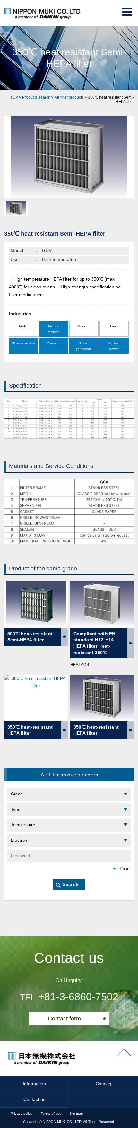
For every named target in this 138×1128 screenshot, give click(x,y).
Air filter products (69, 97)
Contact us (34, 1099)
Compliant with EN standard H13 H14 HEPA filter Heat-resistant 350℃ (94, 643)
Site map (76, 1113)
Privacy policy (21, 1113)
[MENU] (127, 12)
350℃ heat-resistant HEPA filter (30, 730)
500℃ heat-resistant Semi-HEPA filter (30, 637)
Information (34, 1083)
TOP (14, 97)
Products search (36, 97)
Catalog (103, 1083)
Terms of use (51, 1113)
